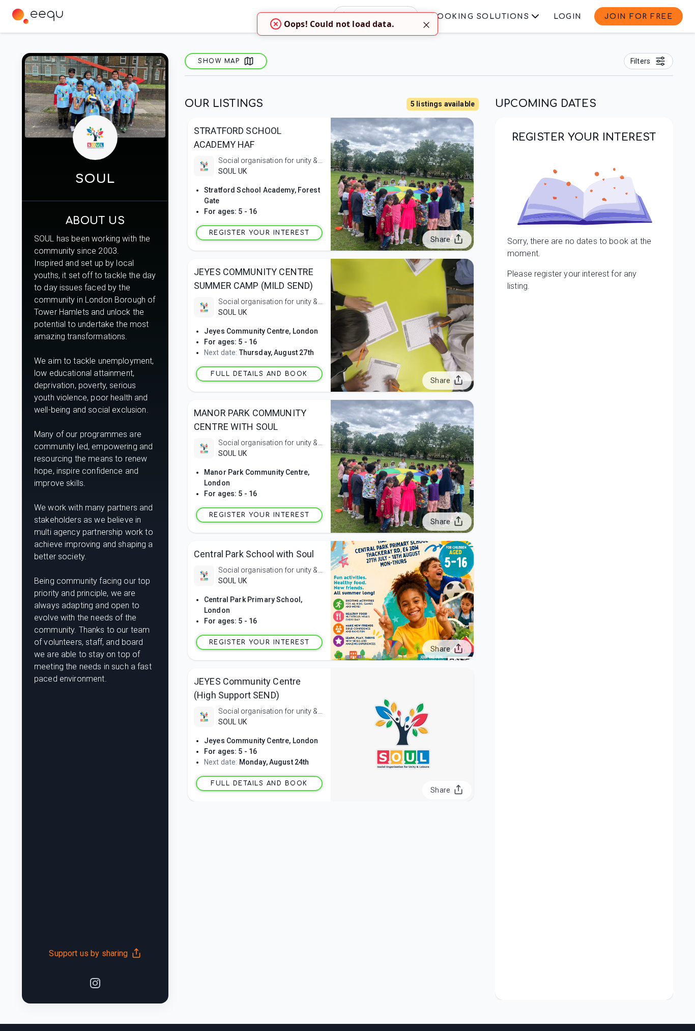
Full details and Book (259, 373)
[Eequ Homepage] (37, 16)
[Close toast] (426, 24)
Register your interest (259, 232)
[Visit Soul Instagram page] (95, 982)
